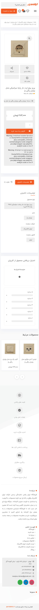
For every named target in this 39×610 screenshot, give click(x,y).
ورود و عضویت (7, 11)
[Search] (3, 4)
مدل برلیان (14, 22)
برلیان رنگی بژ (13, 101)
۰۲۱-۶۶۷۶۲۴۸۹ (26, 570)
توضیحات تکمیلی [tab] (23, 182)
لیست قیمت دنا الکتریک (26, 547)
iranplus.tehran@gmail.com (21, 576)
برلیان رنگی (22, 101)
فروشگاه (31, 529)
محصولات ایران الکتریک (25, 22)
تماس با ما (30, 538)
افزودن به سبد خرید (18, 131)
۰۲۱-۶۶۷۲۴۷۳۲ (26, 567)
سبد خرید (31, 532)
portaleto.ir (10, 607)
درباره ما (31, 535)
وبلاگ (32, 550)
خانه (35, 22)
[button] (29, 38)
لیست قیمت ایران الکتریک (25, 544)
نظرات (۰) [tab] (6, 182)
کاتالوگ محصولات (28, 541)
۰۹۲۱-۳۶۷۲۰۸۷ (26, 573)
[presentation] (22, 377)
